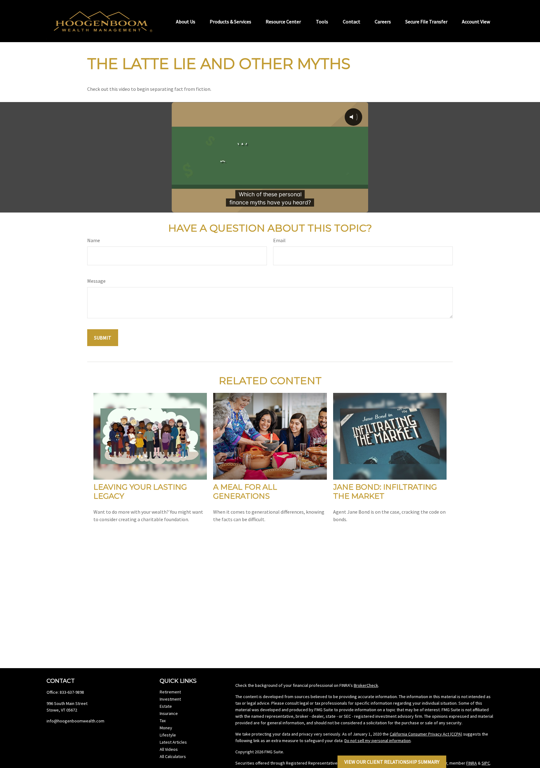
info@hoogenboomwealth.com (75, 721)
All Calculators (173, 756)
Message (96, 281)
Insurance (169, 713)
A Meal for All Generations (245, 491)
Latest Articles (173, 742)
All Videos (169, 749)
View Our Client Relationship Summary (391, 762)
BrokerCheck (366, 685)
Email (279, 240)
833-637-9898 (72, 692)
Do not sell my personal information (377, 740)
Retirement (170, 692)
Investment (170, 699)
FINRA (471, 763)
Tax (163, 720)
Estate (166, 706)
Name (93, 240)
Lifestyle (168, 735)
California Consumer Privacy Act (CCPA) (426, 734)
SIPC (486, 763)
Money (166, 728)
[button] (185, 21)
